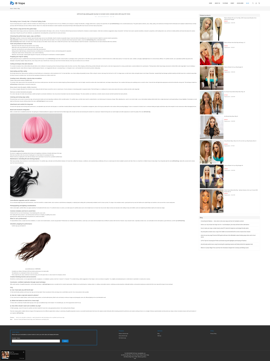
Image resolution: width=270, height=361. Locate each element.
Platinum (225, 3)
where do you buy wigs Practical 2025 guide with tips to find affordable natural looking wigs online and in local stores (228, 236)
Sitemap (159, 335)
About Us (217, 3)
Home (210, 3)
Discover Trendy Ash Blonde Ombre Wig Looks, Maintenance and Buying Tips (31, 319)
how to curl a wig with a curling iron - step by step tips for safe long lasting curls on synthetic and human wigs (40, 317)
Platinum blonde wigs (123, 333)
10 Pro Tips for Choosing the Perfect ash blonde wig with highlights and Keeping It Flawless (223, 240)
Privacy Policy (213, 333)
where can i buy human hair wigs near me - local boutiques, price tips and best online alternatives (225, 224)
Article (15, 8)
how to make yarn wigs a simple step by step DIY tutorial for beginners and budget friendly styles (225, 228)
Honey (232, 3)
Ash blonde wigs (122, 337)
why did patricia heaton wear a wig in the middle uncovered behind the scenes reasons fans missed (225, 231)
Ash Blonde (240, 3)
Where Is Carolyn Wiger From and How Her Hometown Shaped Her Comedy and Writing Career (225, 247)
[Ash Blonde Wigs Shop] (17, 4)
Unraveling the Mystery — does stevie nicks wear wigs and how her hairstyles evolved (222, 221)
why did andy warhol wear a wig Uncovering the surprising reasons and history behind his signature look (227, 244)
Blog (247, 3)
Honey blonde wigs (123, 335)
